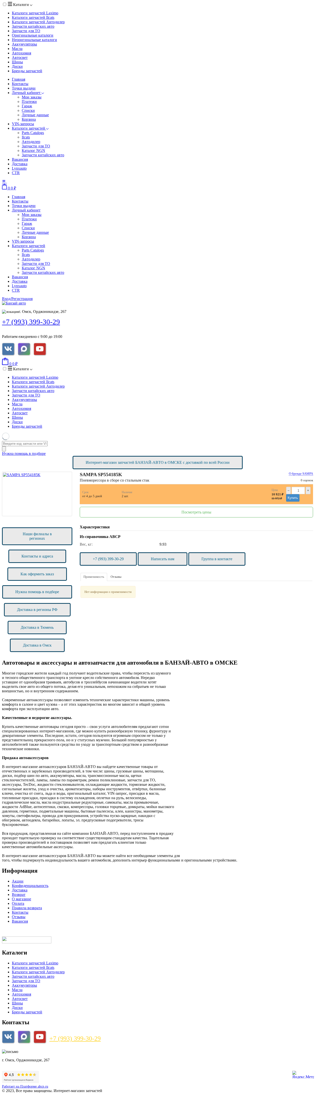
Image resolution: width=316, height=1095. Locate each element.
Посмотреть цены (196, 512)
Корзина (29, 119)
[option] (37, 494)
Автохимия (21, 53)
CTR (16, 173)
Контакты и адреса (37, 556)
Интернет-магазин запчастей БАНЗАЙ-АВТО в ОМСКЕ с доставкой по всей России (158, 462)
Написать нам (162, 559)
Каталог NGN (33, 150)
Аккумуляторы (24, 44)
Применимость (93, 577)
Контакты (20, 84)
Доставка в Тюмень (37, 627)
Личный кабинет (26, 93)
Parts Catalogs (33, 133)
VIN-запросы (23, 124)
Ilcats (26, 137)
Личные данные (35, 115)
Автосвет (20, 57)
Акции (17, 881)
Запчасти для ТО (26, 31)
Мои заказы (31, 97)
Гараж (27, 106)
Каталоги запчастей (35, 13)
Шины (17, 62)
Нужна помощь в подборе (24, 453)
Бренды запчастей (27, 71)
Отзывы (116, 577)
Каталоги (21, 4)
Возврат (18, 894)
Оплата (18, 903)
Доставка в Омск (37, 645)
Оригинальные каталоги (32, 35)
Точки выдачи (24, 88)
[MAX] (24, 349)
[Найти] (4, 448)
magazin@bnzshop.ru (35, 1051)
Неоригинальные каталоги (34, 40)
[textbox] (25, 443)
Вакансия (20, 159)
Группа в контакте (216, 559)
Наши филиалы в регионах (37, 536)
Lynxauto (19, 168)
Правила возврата (27, 908)
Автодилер (31, 142)
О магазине (21, 899)
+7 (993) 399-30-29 (31, 322)
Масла (17, 49)
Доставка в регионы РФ (37, 609)
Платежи (29, 101)
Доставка (19, 164)
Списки (28, 110)
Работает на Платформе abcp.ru (25, 1086)
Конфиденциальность (30, 886)
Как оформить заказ (37, 574)
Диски (17, 66)
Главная (18, 79)
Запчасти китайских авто (33, 26)
